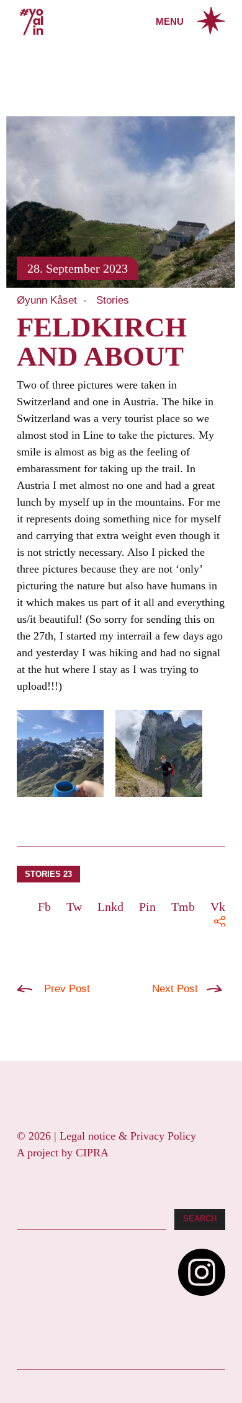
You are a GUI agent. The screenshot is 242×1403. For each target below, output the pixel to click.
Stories (112, 300)
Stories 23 (48, 874)
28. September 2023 (77, 268)
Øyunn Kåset (47, 300)
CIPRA (92, 1152)
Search (200, 1218)
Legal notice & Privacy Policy (128, 1136)
